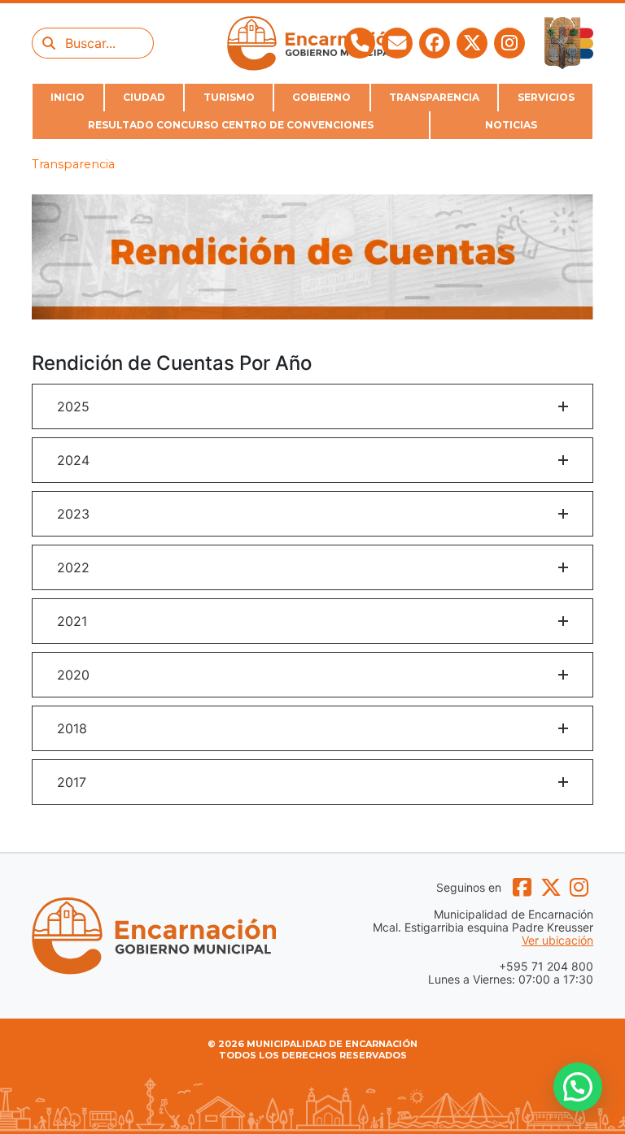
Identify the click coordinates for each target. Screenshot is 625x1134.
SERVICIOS (546, 97)
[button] (312, 406)
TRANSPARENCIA (434, 97)
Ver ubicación (557, 940)
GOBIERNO (321, 97)
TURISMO (229, 97)
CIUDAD (144, 97)
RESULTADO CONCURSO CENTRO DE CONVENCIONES (231, 125)
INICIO (67, 97)
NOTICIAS (511, 125)
